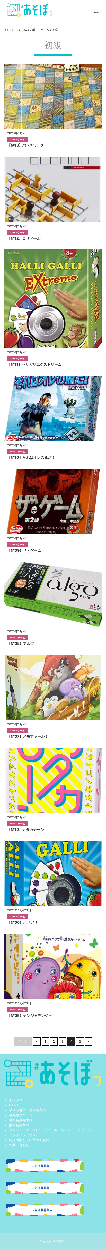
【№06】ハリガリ (22, 922)
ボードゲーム (17, 139)
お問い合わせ (19, 1145)
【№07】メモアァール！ (27, 736)
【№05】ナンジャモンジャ (29, 1015)
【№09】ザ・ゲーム (24, 550)
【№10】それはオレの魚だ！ (31, 457)
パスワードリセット (75, 1130)
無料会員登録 (19, 1125)
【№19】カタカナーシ (25, 829)
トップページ (19, 1100)
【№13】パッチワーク (25, 145)
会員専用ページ (20, 1115)
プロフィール (47, 1130)
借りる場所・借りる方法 (27, 1110)
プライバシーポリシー (25, 1135)
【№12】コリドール (23, 238)
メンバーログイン (22, 1130)
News (13, 1105)
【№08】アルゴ (20, 643)
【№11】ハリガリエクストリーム (34, 364)
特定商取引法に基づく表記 (29, 1140)
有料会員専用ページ (24, 1120)
